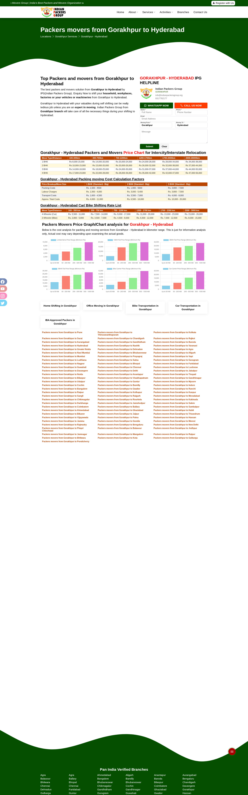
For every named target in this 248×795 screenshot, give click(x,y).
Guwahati (131, 793)
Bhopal (73, 782)
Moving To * (180, 122)
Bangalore (103, 778)
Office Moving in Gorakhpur (102, 305)
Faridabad (74, 789)
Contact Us (200, 12)
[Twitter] (3, 303)
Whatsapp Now (158, 105)
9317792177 (161, 98)
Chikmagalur (104, 786)
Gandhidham (104, 789)
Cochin (130, 786)
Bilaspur (158, 782)
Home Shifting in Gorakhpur (60, 305)
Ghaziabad (160, 789)
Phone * (179, 110)
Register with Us (224, 3)
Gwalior (158, 793)
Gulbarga (45, 793)
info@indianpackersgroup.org (169, 95)
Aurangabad (189, 775)
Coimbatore (160, 786)
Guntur (72, 793)
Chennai (45, 786)
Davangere (189, 786)
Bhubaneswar (105, 782)
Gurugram (103, 793)
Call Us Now (192, 105)
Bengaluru (188, 778)
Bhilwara (45, 782)
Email (143, 116)
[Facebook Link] (3, 281)
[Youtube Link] (3, 288)
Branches (183, 12)
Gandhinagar (133, 789)
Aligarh (129, 775)
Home (120, 12)
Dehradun (46, 789)
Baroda (158, 778)
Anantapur (160, 775)
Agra (43, 775)
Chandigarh (189, 782)
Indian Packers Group (168, 88)
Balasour (45, 778)
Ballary (72, 778)
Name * (143, 110)
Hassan (187, 793)
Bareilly (130, 778)
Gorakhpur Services (66, 36)
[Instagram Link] (3, 296)
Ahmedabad (104, 775)
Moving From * (146, 122)
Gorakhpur (188, 789)
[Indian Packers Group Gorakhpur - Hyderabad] (146, 93)
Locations (45, 36)
